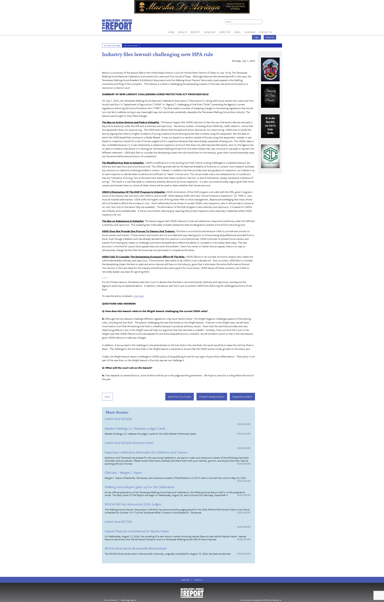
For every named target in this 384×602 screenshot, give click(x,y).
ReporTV (195, 32)
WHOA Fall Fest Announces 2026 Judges (133, 504)
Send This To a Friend (179, 396)
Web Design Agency (128, 600)
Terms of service (110, 600)
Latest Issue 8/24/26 (118, 418)
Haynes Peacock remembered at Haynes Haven (137, 531)
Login (256, 37)
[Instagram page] (278, 22)
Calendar (249, 32)
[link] (171, 31)
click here (139, 296)
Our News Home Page (112, 45)
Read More (244, 424)
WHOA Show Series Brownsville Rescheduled (135, 548)
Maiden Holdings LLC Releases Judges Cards (135, 428)
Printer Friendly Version (211, 396)
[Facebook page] (266, 22)
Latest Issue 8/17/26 (118, 521)
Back (107, 396)
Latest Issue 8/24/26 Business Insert (129, 442)
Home (171, 32)
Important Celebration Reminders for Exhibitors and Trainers (146, 452)
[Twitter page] (272, 22)
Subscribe (270, 37)
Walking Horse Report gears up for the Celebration (139, 487)
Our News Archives (131, 45)
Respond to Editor (242, 396)
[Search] (260, 22)
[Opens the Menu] (278, 31)
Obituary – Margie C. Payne (123, 472)
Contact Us (198, 580)
